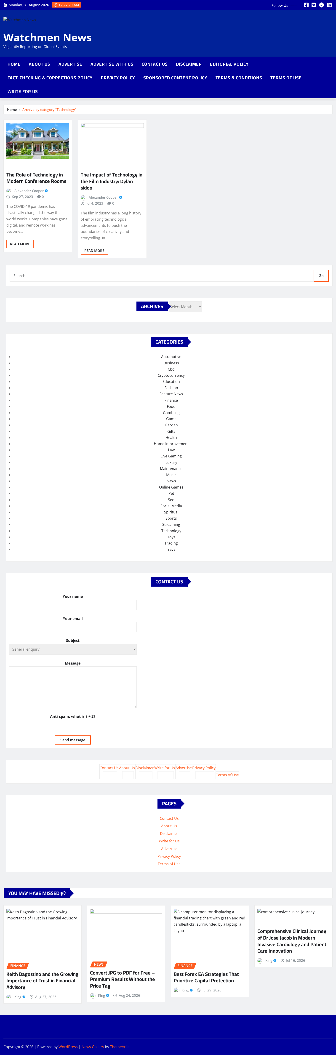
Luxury (171, 462)
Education (171, 381)
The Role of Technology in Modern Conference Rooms (36, 178)
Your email (73, 618)
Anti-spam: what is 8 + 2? (72, 716)
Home (14, 64)
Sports (171, 518)
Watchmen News (47, 37)
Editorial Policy (229, 64)
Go (321, 275)
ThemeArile (120, 1046)
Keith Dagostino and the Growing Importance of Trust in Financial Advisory (42, 980)
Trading (171, 543)
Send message (72, 740)
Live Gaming (171, 456)
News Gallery (93, 1046)
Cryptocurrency (171, 375)
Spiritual (171, 512)
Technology (171, 530)
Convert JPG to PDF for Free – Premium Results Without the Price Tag (122, 979)
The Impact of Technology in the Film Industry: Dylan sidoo (111, 181)
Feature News (171, 393)
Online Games (171, 487)
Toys (171, 537)
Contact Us (155, 64)
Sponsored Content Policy (175, 78)
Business (171, 363)
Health (171, 437)
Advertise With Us (112, 64)
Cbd (171, 369)
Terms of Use (286, 78)
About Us (39, 64)
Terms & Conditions (239, 78)
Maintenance (171, 468)
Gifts (171, 431)
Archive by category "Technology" (49, 109)
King (17, 996)
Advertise (70, 64)
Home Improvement (171, 443)
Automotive (171, 356)
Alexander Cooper (29, 190)
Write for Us (23, 91)
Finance (171, 400)
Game (171, 418)
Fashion (171, 387)
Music (171, 474)
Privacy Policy (118, 78)
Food (171, 406)
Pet (171, 493)
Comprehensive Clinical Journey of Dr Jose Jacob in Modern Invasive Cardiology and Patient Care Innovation (291, 941)
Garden (171, 424)
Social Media (171, 505)
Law (171, 449)
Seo (171, 499)
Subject (73, 640)
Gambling (171, 412)
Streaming (171, 524)
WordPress (68, 1046)
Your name (73, 596)
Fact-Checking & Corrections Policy (50, 78)
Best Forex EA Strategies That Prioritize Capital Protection (206, 977)
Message (72, 663)
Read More (20, 244)
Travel (171, 549)
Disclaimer (189, 64)
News (171, 480)
